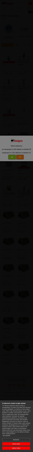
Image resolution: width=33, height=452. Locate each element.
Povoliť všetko (16, 444)
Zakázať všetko (16, 448)
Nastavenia (16, 439)
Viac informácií (6, 435)
